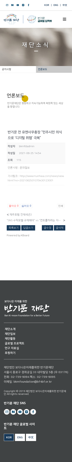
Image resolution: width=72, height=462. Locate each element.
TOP (58, 454)
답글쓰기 (28, 227)
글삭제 (59, 227)
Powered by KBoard (18, 235)
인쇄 (60, 205)
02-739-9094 (20, 377)
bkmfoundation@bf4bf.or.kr (33, 381)
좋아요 (13, 205)
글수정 (47, 227)
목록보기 (14, 227)
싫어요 (26, 205)
